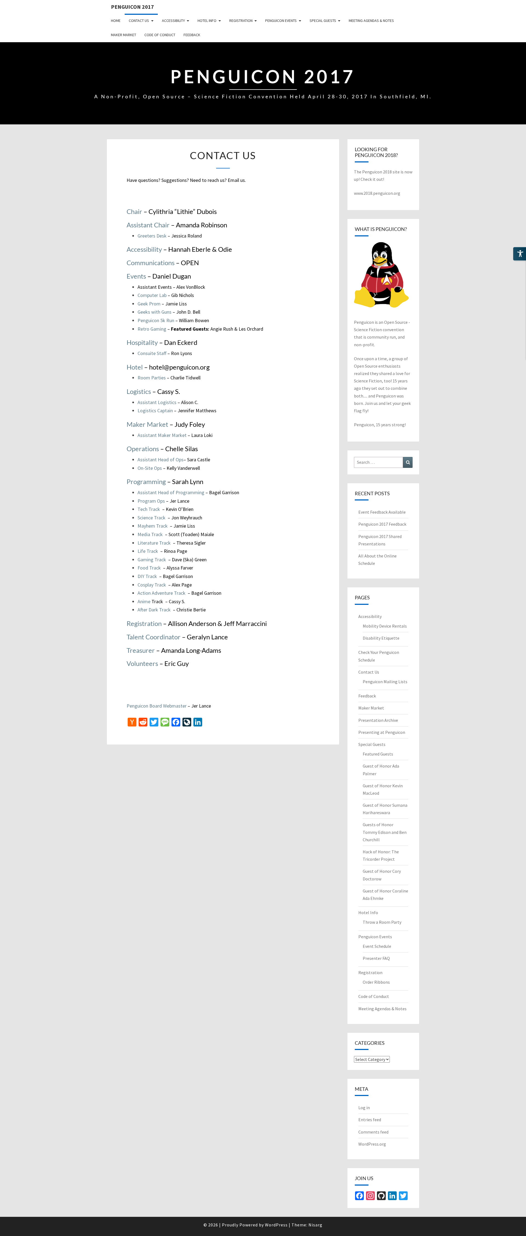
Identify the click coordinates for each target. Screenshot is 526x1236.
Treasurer (141, 650)
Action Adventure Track (161, 593)
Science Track (152, 517)
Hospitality (142, 342)
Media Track (150, 534)
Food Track (149, 568)
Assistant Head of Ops (161, 459)
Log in (364, 1107)
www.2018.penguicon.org (377, 193)
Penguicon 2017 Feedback (382, 524)
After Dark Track (154, 609)
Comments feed (373, 1132)
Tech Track (149, 509)
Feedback (192, 34)
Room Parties (152, 377)
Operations (143, 449)
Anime (144, 601)
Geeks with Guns (154, 312)
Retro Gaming (152, 329)
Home (116, 20)
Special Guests (323, 20)
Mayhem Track (153, 526)
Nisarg (315, 1225)
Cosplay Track (152, 585)
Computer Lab (153, 295)
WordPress (276, 1225)
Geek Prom (149, 304)
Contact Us (139, 20)
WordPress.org (372, 1144)
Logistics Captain (155, 410)
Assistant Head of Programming (171, 492)
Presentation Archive (378, 720)
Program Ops (152, 501)
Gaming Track (152, 559)
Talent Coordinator (154, 637)
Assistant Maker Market (162, 435)
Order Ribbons (376, 982)
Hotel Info (207, 20)
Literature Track (154, 543)
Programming (146, 481)
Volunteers (143, 663)
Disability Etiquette (381, 638)
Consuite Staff (152, 353)
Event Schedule (377, 946)
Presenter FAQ (376, 958)
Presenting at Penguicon (381, 732)
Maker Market (123, 34)
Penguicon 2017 (132, 6)
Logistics (139, 391)
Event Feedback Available (382, 512)
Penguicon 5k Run (156, 320)
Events (137, 276)
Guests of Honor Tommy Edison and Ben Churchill (385, 832)
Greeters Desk (152, 236)
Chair (135, 211)
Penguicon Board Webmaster (157, 706)
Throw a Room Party (382, 922)
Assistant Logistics (157, 402)
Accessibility (173, 20)
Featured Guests (378, 754)
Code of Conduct (159, 34)
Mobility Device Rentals (385, 626)
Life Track (148, 551)
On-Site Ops (150, 468)
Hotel (135, 367)
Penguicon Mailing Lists (385, 681)
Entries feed (369, 1119)
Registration (241, 20)
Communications (151, 263)
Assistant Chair (148, 225)
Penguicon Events (281, 20)
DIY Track (147, 576)
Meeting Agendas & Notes (371, 20)
